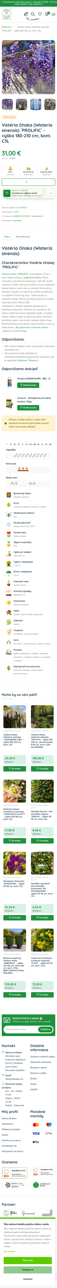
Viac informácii (9, 1251)
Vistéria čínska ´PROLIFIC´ (15, 274)
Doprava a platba (38, 1073)
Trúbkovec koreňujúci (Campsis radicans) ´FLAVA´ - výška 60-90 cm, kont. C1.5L (42, 962)
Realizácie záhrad (38, 1068)
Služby (33, 1084)
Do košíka (16, 769)
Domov (8, 27)
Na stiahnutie (23, 236)
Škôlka (33, 1079)
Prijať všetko (28, 1260)
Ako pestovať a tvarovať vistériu (31, 327)
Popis (7, 236)
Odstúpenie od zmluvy (12, 1151)
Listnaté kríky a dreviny (12, 731)
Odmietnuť (27, 1279)
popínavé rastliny (32, 277)
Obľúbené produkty (11, 1129)
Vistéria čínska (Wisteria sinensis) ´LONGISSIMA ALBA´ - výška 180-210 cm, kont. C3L (13, 739)
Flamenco (32, 360)
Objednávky (7, 1124)
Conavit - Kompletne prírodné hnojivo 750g (34, 399)
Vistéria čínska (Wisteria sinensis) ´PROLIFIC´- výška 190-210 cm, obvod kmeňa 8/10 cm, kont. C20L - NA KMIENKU (42, 740)
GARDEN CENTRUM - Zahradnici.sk (28, 216)
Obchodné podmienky (40, 1062)
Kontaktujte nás (9, 1146)
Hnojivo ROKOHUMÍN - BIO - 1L (34, 378)
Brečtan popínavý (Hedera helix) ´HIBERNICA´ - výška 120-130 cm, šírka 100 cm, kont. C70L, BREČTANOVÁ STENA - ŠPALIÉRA (14, 965)
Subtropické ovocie (10, 805)
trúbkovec (22, 360)
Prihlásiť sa (45, 1029)
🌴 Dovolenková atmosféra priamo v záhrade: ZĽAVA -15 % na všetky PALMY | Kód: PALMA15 (28, 3)
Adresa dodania (9, 1118)
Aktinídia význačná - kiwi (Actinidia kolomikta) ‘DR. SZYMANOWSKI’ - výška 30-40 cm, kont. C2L (42, 889)
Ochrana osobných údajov (42, 1057)
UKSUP (33, 1090)
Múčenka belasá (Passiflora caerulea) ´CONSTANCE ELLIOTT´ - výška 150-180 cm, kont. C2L (14, 814)
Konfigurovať (27, 1270)
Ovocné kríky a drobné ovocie (40, 806)
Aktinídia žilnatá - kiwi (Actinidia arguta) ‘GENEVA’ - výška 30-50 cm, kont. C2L (41, 815)
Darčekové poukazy (11, 1140)
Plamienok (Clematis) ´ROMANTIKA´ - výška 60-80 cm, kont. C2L (13, 884)
